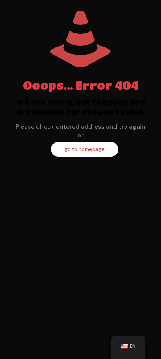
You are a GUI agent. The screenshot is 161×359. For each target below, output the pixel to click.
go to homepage (84, 149)
